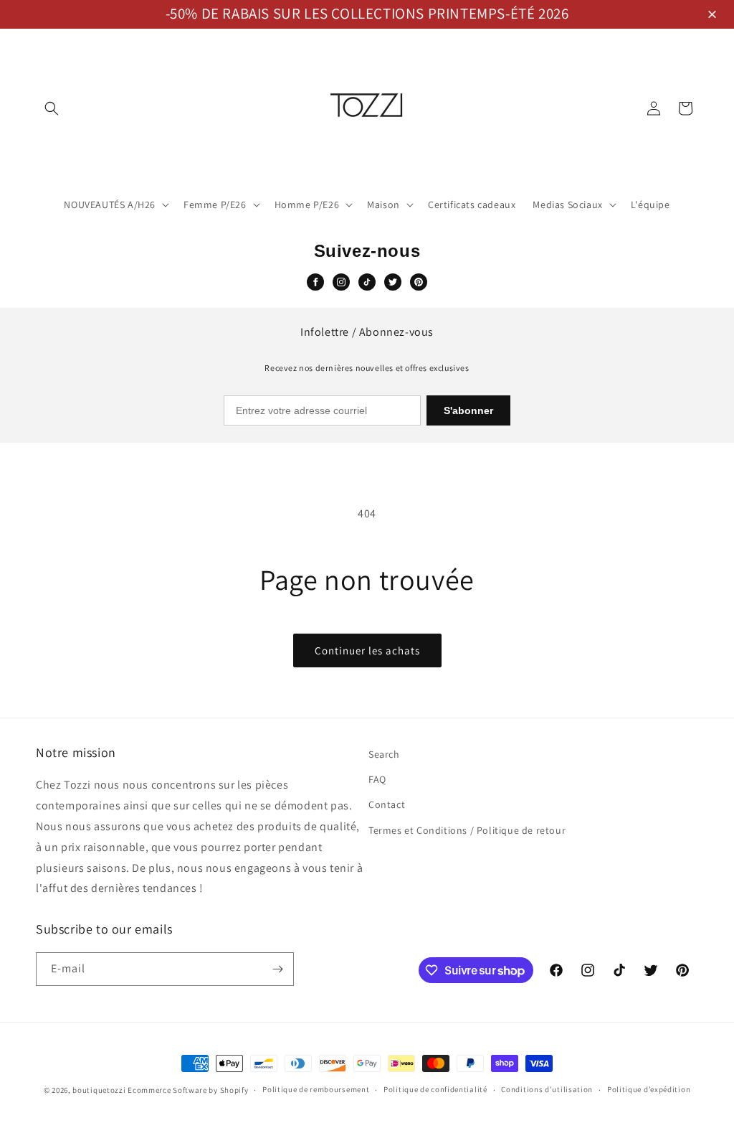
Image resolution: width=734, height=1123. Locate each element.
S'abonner (468, 410)
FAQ (377, 779)
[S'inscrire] (277, 969)
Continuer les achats (367, 650)
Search (384, 754)
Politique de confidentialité (435, 1089)
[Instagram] (341, 282)
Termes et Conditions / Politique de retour (467, 830)
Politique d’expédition (648, 1089)
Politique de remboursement (315, 1089)
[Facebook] (315, 282)
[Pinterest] (418, 282)
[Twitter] (392, 282)
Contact (386, 804)
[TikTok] (367, 282)
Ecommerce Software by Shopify (188, 1090)
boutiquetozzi (98, 1090)
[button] (714, 15)
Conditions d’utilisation (547, 1089)
